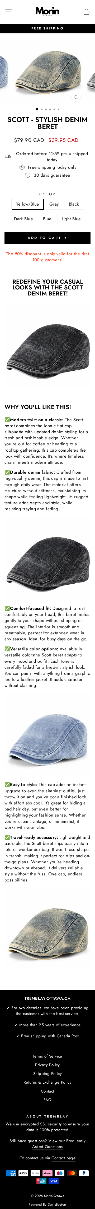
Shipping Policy (47, 1074)
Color (47, 194)
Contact (47, 1091)
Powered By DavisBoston (47, 1204)
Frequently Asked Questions (59, 1143)
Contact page (63, 1158)
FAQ (47, 1100)
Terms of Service (47, 1056)
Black (74, 204)
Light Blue (71, 219)
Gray (54, 204)
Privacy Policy (47, 1065)
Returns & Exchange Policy (47, 1082)
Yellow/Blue (27, 204)
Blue (47, 219)
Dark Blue (23, 219)
